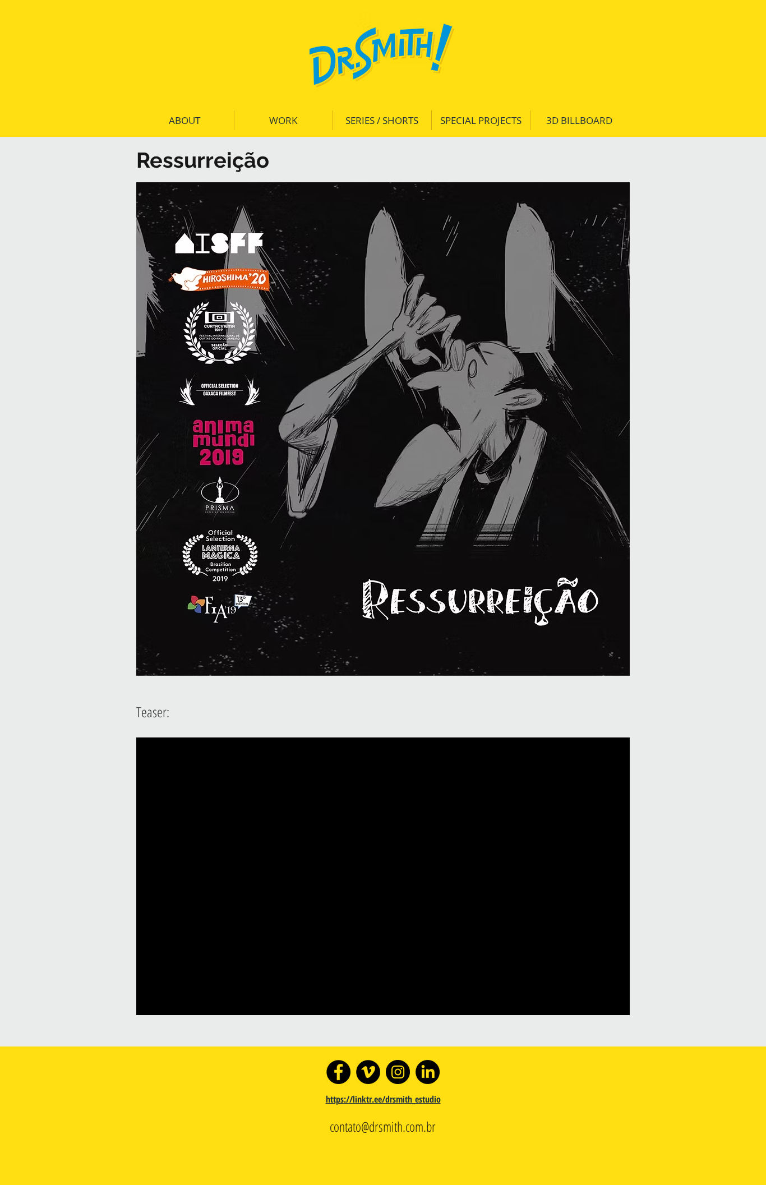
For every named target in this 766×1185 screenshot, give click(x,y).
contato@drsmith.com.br (383, 1126)
